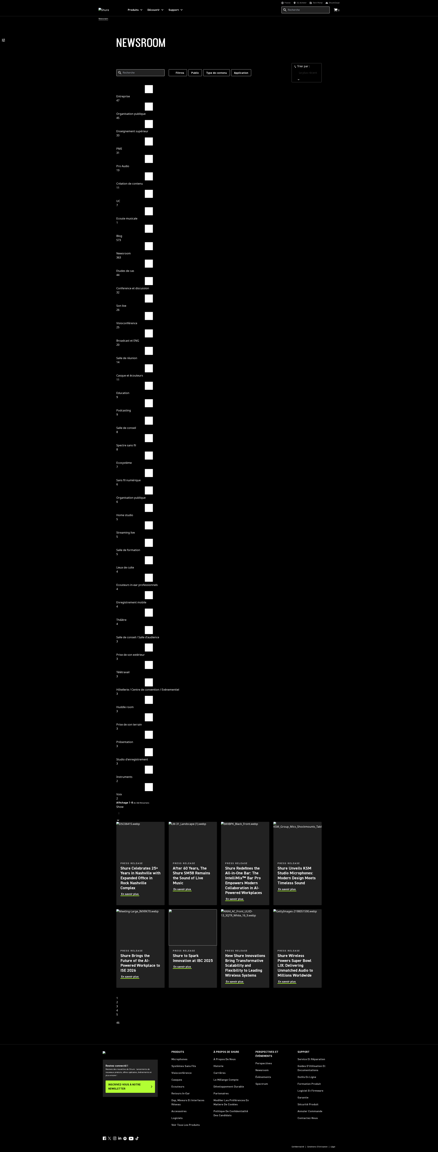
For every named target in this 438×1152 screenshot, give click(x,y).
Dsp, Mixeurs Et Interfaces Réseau (187, 1102)
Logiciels (177, 1118)
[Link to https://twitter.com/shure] (109, 1138)
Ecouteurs (177, 1086)
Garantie (303, 1097)
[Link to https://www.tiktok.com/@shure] (137, 1138)
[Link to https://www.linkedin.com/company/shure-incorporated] (119, 1138)
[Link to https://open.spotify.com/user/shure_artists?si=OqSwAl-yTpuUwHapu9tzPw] (125, 1138)
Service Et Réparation (311, 1059)
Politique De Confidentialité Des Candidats (231, 1113)
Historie (218, 1066)
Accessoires (178, 1111)
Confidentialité (298, 1147)
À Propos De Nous (225, 1059)
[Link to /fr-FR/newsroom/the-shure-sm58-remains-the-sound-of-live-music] (193, 863)
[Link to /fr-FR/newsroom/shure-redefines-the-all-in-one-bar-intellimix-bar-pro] (245, 863)
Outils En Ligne (307, 1077)
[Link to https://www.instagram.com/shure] (114, 1138)
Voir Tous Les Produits (185, 1125)
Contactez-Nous (308, 1118)
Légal (333, 1147)
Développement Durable (229, 1086)
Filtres (180, 73)
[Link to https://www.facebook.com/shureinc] (104, 1138)
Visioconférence (181, 1073)
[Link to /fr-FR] (110, 10)
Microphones (179, 1059)
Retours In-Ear (180, 1093)
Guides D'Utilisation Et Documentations (311, 1068)
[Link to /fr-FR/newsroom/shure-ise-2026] (140, 948)
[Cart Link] (336, 10)
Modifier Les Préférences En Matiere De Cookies (231, 1102)
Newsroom (262, 1070)
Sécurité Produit (308, 1104)
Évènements (263, 1077)
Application (241, 73)
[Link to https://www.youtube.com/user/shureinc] (131, 1139)
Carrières (220, 1073)
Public (195, 73)
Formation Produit (309, 1084)
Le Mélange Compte (226, 1080)
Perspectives (263, 1063)
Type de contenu (216, 73)
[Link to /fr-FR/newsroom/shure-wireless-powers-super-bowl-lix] (297, 948)
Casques (176, 1080)
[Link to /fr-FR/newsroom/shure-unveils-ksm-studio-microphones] (297, 863)
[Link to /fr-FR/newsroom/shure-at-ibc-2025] (193, 948)
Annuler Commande (310, 1111)
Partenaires (221, 1093)
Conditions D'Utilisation (317, 1147)
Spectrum (261, 1084)
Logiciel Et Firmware (310, 1090)
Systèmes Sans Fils (183, 1066)
